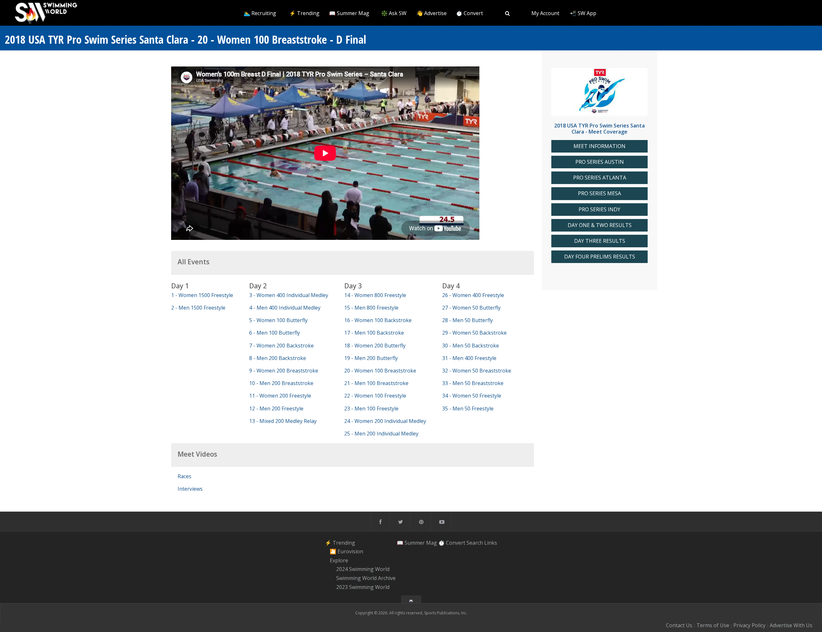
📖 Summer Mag (349, 13)
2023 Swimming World (362, 587)
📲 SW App (583, 13)
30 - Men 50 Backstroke (470, 345)
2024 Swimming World (362, 569)
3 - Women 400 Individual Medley (288, 295)
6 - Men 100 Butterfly (274, 332)
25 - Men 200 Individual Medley (381, 433)
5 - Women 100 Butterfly (278, 320)
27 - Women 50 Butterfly (471, 307)
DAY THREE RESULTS (599, 241)
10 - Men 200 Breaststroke (281, 383)
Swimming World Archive (366, 578)
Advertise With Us (791, 625)
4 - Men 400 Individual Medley (284, 307)
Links (490, 542)
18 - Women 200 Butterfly (375, 345)
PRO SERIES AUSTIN (599, 162)
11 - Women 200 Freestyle (280, 395)
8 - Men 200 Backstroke (277, 358)
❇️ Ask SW (394, 13)
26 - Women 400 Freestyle (473, 295)
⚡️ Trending (304, 13)
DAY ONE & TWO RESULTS (600, 225)
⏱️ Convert (469, 13)
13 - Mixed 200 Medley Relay (283, 421)
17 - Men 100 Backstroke (374, 332)
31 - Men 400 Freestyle (469, 358)
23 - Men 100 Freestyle (371, 408)
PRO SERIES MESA (599, 193)
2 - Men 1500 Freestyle (198, 307)
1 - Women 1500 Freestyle (202, 295)
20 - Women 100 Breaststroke (380, 370)
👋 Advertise (431, 13)
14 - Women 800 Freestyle (375, 295)
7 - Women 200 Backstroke (281, 345)
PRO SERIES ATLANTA (599, 178)
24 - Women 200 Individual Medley (385, 421)
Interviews (190, 488)
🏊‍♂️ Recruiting (260, 13)
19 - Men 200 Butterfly (371, 358)
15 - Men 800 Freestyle (371, 307)
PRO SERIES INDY (599, 209)
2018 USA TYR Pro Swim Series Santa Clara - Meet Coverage (599, 128)
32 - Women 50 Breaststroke (476, 370)
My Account (545, 13)
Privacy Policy (749, 625)
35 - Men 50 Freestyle (468, 408)
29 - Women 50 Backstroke (474, 332)
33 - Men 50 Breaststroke (472, 383)
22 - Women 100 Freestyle (375, 395)
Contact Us (679, 625)
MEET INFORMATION (599, 146)
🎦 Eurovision (346, 551)
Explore (339, 560)
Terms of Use (712, 625)
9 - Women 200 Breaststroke (283, 370)
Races (184, 476)
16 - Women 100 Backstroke (378, 320)
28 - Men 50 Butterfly (467, 320)
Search (475, 542)
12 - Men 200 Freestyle (276, 408)
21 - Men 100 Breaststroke (376, 383)
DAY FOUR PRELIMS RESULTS (599, 257)
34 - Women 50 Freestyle (471, 395)
